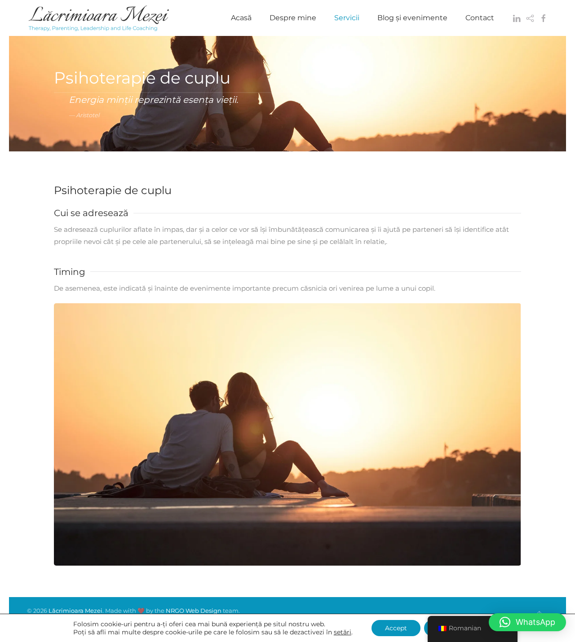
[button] (527, 622)
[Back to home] (99, 18)
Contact (479, 17)
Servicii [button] (346, 17)
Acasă (241, 17)
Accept (396, 628)
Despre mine (293, 17)
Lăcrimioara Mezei (75, 610)
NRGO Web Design (193, 610)
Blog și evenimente (412, 17)
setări (342, 632)
